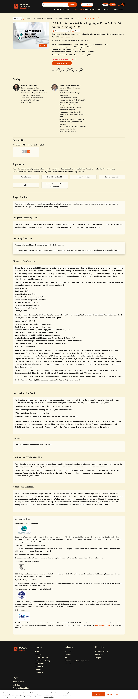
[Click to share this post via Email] (81, 70)
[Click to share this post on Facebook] (59, 70)
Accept (98, 694)
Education (69, 651)
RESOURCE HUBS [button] (117, 9)
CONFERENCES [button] (102, 9)
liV (66, 658)
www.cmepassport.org (103, 625)
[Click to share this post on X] (68, 70)
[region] (69, 694)
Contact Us (38, 673)
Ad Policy (16, 685)
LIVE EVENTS (90, 9)
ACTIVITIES (79, 9)
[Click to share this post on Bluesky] (72, 70)
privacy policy (49, 697)
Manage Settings (113, 694)
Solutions (38, 655)
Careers (37, 670)
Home (36, 651)
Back (19, 18)
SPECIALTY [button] (67, 9)
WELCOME (58, 9)
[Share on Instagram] (76, 70)
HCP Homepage (101, 651)
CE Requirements (41, 658)
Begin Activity (62, 63)
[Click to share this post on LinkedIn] (63, 70)
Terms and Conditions (21, 688)
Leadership (38, 666)
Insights (68, 655)
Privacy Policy (18, 682)
